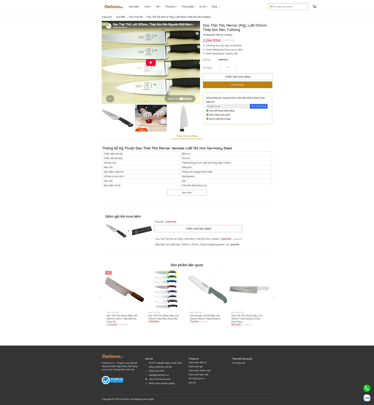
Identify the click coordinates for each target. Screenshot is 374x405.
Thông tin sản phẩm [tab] (187, 136)
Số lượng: (207, 67)
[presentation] (101, 297)
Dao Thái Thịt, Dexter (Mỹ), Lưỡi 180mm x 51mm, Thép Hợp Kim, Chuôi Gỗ (122, 318)
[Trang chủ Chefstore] (113, 6)
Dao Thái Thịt (136, 16)
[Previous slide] (105, 61)
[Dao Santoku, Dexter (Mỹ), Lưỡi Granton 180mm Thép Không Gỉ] (207, 289)
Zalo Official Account (159, 379)
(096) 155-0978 (156, 371)
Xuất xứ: (207, 59)
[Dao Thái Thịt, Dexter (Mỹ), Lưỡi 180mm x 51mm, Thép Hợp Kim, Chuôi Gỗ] (124, 289)
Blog (214, 6)
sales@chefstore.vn (159, 375)
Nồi (158, 6)
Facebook (239, 362)
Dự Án (202, 6)
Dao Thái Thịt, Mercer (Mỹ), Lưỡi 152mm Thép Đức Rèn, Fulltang (178, 16)
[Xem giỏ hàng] (314, 7)
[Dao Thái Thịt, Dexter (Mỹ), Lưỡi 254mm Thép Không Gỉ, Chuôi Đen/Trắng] (249, 289)
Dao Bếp (134, 6)
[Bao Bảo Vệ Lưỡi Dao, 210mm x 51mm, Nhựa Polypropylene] (141, 230)
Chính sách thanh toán (199, 370)
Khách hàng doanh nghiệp (162, 383)
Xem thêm (187, 192)
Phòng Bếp (188, 6)
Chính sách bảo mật (198, 374)
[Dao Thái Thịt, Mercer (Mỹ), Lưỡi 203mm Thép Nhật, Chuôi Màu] (166, 289)
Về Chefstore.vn (196, 378)
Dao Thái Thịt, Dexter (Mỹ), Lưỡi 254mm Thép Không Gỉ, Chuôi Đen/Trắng (246, 318)
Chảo (147, 6)
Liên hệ (192, 382)
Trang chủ (107, 16)
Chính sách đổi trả (197, 362)
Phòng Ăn (170, 6)
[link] (190, 244)
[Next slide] (196, 61)
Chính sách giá (195, 366)
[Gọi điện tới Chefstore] (366, 388)
